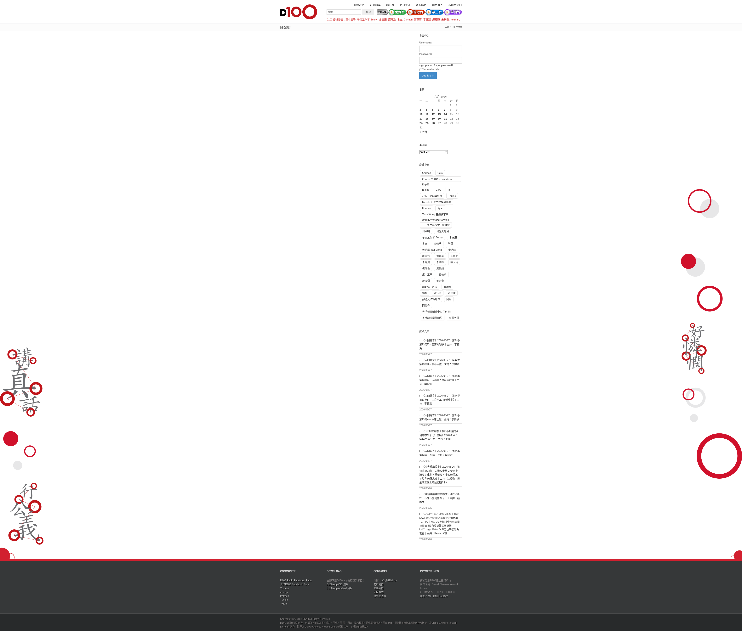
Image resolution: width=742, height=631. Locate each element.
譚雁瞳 (436, 19)
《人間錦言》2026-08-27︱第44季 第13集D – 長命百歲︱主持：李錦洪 (439, 362)
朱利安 (445, 19)
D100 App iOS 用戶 (337, 584)
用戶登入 (437, 5)
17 (421, 118)
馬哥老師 (454, 317)
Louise (452, 195)
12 (433, 114)
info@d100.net (389, 580)
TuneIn (284, 599)
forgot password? (443, 65)
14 (445, 114)
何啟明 (426, 231)
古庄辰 (383, 19)
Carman (408, 19)
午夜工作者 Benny (367, 19)
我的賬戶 (421, 5)
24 (421, 123)
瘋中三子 (350, 19)
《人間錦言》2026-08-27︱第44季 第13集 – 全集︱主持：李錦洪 (439, 452)
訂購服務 (375, 5)
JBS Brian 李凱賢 (432, 195)
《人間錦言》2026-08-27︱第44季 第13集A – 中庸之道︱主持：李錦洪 (439, 417)
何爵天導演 (442, 231)
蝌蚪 (424, 293)
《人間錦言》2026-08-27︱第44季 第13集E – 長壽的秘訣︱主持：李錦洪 (439, 344)
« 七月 (423, 131)
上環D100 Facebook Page (294, 584)
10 (421, 114)
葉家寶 (418, 19)
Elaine (425, 189)
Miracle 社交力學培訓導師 (436, 202)
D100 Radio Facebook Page (295, 580)
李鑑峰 (440, 262)
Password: (425, 54)
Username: (425, 42)
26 (433, 123)
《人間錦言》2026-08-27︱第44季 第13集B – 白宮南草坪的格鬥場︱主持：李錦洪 (439, 399)
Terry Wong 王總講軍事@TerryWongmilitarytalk (435, 215)
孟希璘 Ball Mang (432, 249)
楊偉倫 (426, 268)
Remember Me (430, 69)
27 (439, 123)
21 (445, 118)
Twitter (284, 603)
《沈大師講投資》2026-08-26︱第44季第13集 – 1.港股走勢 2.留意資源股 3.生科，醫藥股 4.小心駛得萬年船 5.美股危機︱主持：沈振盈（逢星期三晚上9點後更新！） (439, 474)
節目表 (390, 5)
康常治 (392, 19)
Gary (438, 189)
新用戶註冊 (455, 5)
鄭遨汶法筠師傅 (431, 299)
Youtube (284, 588)
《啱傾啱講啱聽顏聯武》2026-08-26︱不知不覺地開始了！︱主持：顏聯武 (439, 498)
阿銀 (448, 299)
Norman (454, 19)
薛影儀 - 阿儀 (429, 286)
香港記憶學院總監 (432, 317)
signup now (425, 65)
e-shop (284, 592)
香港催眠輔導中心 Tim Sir (436, 311)
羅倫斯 (442, 274)
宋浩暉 (452, 249)
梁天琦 (454, 262)
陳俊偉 (426, 305)
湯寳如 (440, 268)
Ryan (440, 208)
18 (427, 118)
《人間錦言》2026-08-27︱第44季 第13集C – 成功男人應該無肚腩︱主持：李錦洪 (439, 380)
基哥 (450, 243)
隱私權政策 (380, 595)
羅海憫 (426, 280)
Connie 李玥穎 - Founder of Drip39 (437, 180)
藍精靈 (447, 286)
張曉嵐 (440, 256)
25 (427, 123)
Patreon (284, 595)
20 (439, 118)
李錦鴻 (427, 19)
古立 (399, 19)
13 (439, 114)
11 (426, 114)
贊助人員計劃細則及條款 (434, 595)
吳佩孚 (437, 243)
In (449, 189)
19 (433, 118)
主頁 (447, 27)
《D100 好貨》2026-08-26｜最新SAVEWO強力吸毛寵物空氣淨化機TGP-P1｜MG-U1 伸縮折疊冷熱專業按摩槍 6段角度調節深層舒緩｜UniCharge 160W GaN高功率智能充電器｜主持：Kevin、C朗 (439, 523)
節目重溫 (405, 5)
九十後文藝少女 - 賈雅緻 (436, 225)
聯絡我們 (359, 5)
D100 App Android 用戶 (339, 588)
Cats (440, 173)
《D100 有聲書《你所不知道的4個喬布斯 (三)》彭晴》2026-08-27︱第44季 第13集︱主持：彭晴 (439, 435)
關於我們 (379, 584)
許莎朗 (437, 293)
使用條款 (379, 592)
